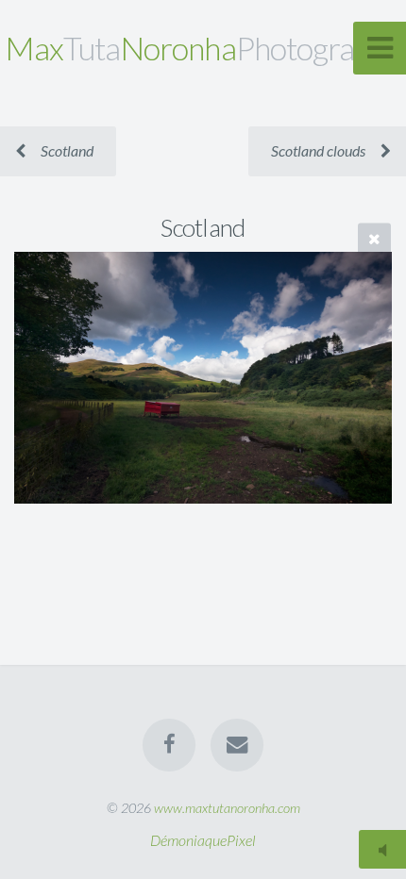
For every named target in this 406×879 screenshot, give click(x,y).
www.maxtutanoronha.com (227, 808)
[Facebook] (169, 745)
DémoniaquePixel (203, 840)
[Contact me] (237, 745)
